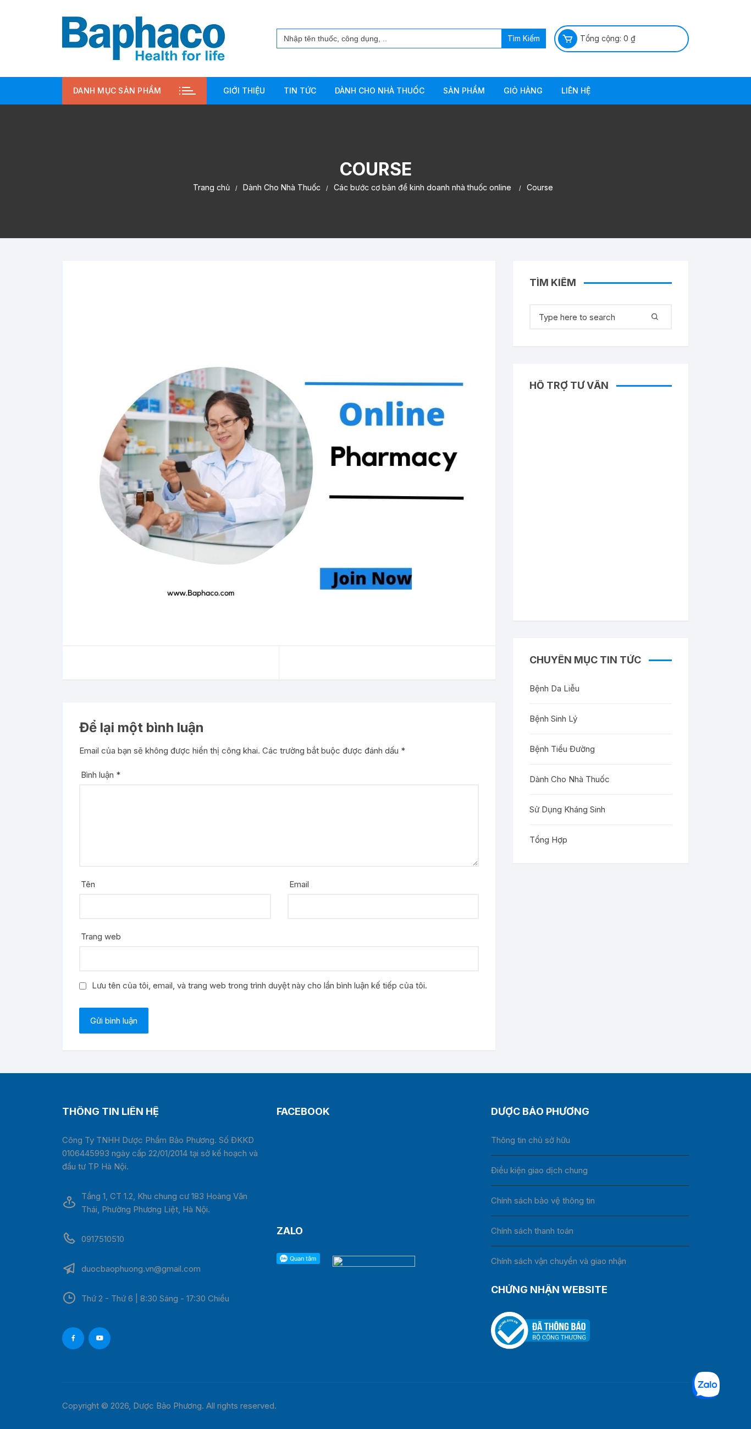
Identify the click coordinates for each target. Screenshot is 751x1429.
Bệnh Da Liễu (554, 688)
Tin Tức (300, 90)
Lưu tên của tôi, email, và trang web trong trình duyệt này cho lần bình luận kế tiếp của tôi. (259, 985)
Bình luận (100, 775)
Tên (88, 884)
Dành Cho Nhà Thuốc (379, 90)
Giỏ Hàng (523, 90)
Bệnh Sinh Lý (553, 718)
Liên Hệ (575, 90)
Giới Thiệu (244, 90)
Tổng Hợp (548, 839)
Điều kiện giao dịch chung (539, 1170)
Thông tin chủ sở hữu (530, 1140)
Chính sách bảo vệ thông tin (543, 1200)
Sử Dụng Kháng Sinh (567, 809)
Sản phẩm (464, 90)
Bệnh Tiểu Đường (562, 749)
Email (299, 884)
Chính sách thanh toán (532, 1230)
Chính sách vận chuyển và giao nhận (558, 1261)
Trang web (101, 936)
